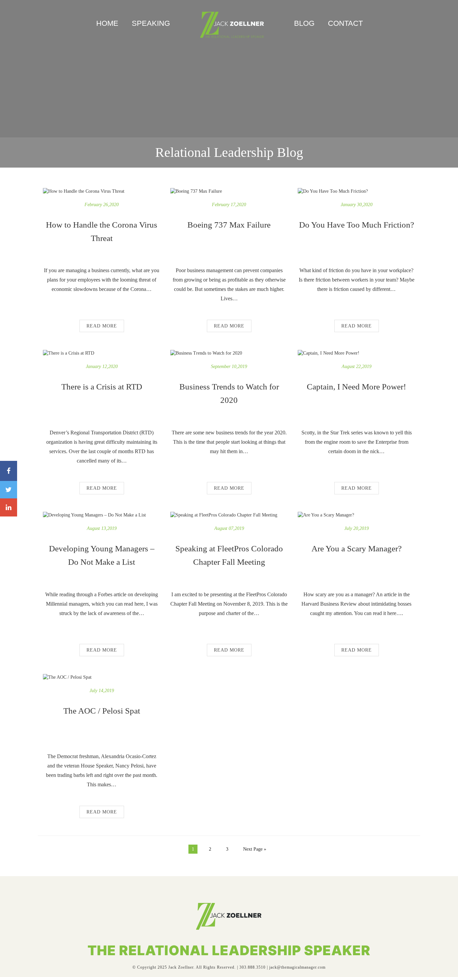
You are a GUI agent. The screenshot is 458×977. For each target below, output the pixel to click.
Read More (102, 325)
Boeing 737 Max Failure (229, 224)
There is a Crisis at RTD (101, 386)
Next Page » (254, 849)
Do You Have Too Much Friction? (356, 224)
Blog (304, 23)
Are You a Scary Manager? (356, 548)
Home (107, 23)
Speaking (151, 23)
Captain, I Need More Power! (356, 386)
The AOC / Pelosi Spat (101, 710)
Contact (345, 23)
